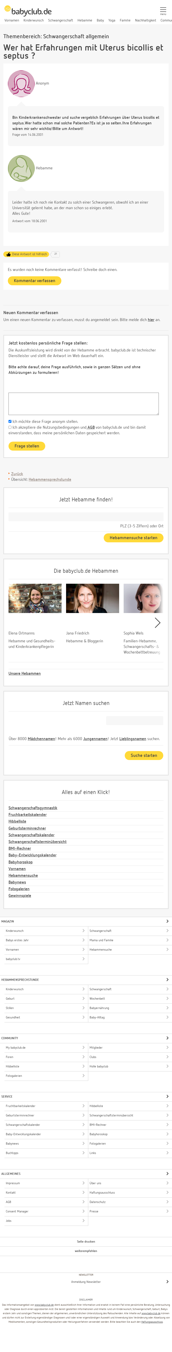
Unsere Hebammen (25, 674)
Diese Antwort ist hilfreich (29, 254)
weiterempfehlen (86, 1251)
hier (151, 320)
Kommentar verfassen (34, 281)
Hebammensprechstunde (50, 480)
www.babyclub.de (44, 1305)
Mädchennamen (41, 739)
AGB (90, 428)
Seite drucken (86, 1241)
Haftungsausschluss (152, 1322)
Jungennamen (95, 739)
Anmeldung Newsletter (86, 1282)
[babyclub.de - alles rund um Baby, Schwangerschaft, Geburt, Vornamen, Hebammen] (28, 13)
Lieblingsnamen (132, 739)
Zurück (17, 474)
